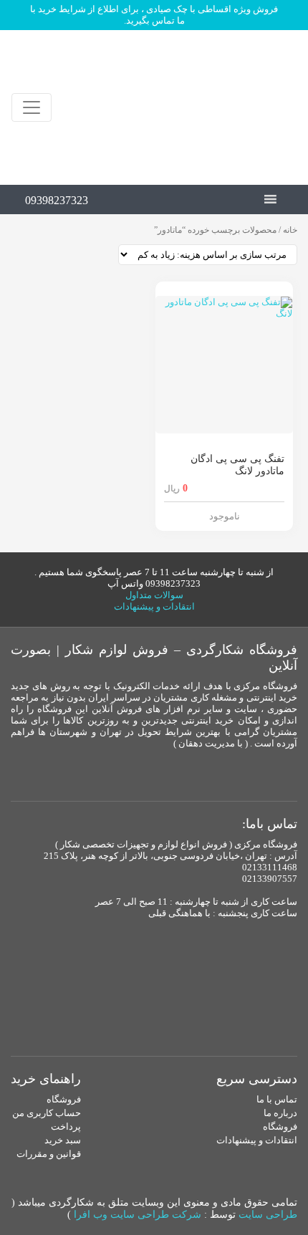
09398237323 (56, 200)
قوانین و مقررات (48, 1153)
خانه (290, 230)
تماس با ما (276, 1099)
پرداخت (66, 1126)
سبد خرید (62, 1140)
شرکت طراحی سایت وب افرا (137, 1214)
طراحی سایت (268, 1214)
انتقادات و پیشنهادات (154, 606)
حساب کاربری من (46, 1112)
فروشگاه (280, 1126)
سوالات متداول (154, 595)
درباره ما (280, 1112)
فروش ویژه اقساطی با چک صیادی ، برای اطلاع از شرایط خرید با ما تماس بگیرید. (154, 15)
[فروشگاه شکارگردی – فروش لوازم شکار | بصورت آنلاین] (221, 107)
